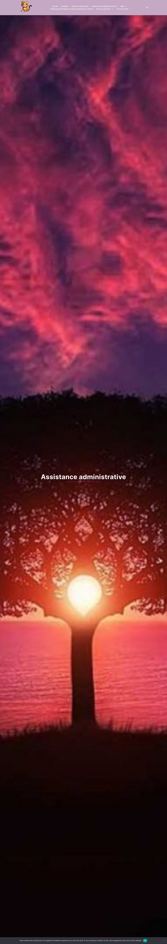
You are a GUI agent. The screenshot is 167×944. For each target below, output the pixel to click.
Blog (122, 6)
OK (145, 940)
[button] (147, 7)
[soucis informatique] (25, 7)
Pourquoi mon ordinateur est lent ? (104, 6)
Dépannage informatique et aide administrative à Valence (71, 9)
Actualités (64, 6)
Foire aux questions (103, 9)
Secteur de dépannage (80, 6)
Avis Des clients (122, 9)
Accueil (55, 6)
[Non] (164, 940)
